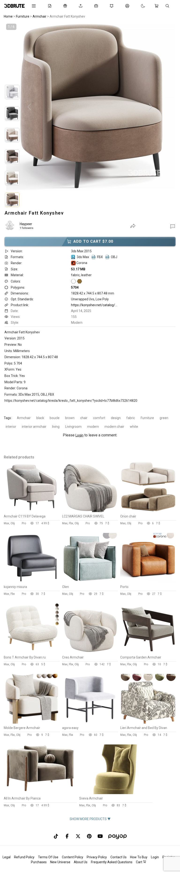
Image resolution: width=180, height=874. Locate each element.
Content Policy (72, 857)
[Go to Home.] (14, 6)
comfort (99, 418)
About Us (80, 862)
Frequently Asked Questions (111, 862)
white (134, 426)
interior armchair (34, 426)
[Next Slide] (151, 107)
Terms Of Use (48, 857)
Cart (139, 862)
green (164, 418)
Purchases (39, 862)
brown (70, 418)
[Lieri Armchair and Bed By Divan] (148, 722)
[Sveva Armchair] (115, 793)
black (40, 418)
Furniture (147, 418)
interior (11, 426)
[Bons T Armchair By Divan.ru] (32, 652)
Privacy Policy (97, 857)
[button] (173, 226)
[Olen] (90, 581)
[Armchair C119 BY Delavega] (32, 511)
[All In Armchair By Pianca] (40, 793)
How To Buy (138, 857)
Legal (7, 857)
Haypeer (26, 224)
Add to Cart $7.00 (93, 241)
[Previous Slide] (29, 107)
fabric (130, 418)
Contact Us (118, 857)
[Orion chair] (148, 511)
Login (79, 435)
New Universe (60, 862)
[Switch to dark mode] (138, 6)
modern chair (114, 426)
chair (83, 418)
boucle (55, 418)
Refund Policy (24, 857)
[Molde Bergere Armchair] (32, 722)
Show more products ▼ (90, 819)
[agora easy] (90, 722)
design (116, 418)
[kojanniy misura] (32, 581)
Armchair (24, 418)
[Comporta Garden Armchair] (148, 652)
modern (93, 426)
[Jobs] (97, 6)
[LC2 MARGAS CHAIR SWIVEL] (90, 511)
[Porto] (148, 581)
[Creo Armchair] (90, 652)
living (56, 426)
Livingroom (73, 426)
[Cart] (157, 6)
